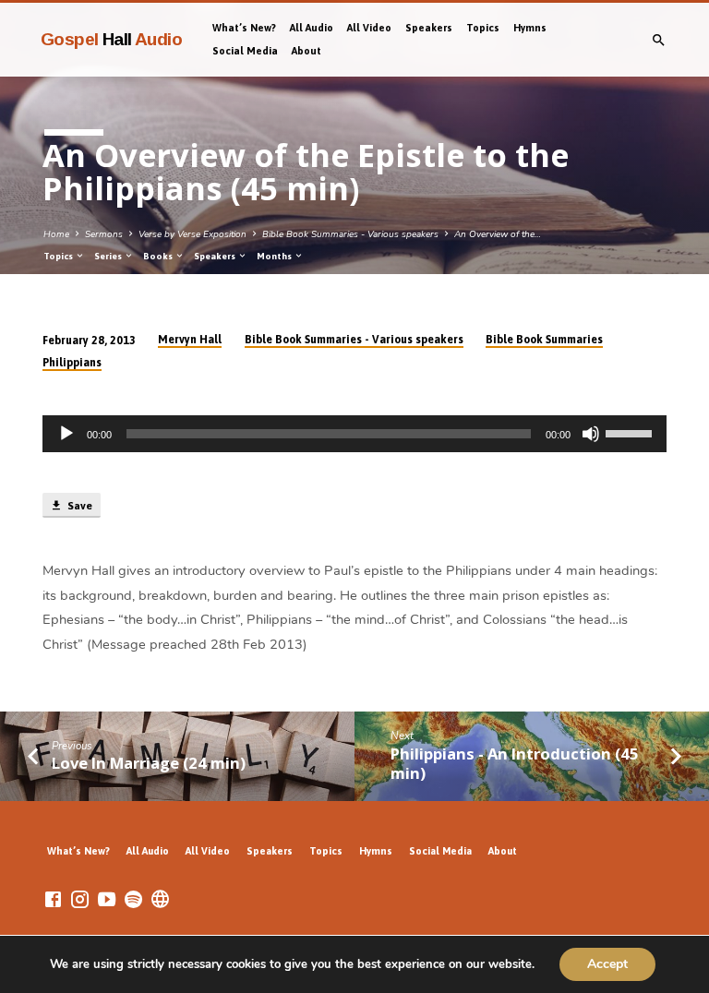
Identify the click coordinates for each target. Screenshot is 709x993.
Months (275, 256)
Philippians (72, 362)
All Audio (311, 27)
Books (158, 256)
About (306, 50)
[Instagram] (79, 900)
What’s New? (244, 27)
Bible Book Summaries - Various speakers (350, 234)
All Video (369, 27)
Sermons (104, 234)
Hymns (530, 27)
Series (109, 256)
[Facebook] (53, 900)
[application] (354, 433)
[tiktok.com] (160, 900)
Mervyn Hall (190, 339)
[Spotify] (133, 900)
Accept (607, 964)
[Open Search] (659, 41)
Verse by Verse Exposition (192, 234)
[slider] (631, 432)
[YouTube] (106, 900)
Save (78, 505)
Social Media (245, 50)
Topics (482, 27)
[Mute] (591, 434)
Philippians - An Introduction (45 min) (515, 763)
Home (56, 234)
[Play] (66, 434)
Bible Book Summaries (544, 339)
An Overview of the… (497, 234)
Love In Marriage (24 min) (149, 762)
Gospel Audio (111, 39)
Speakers (428, 27)
